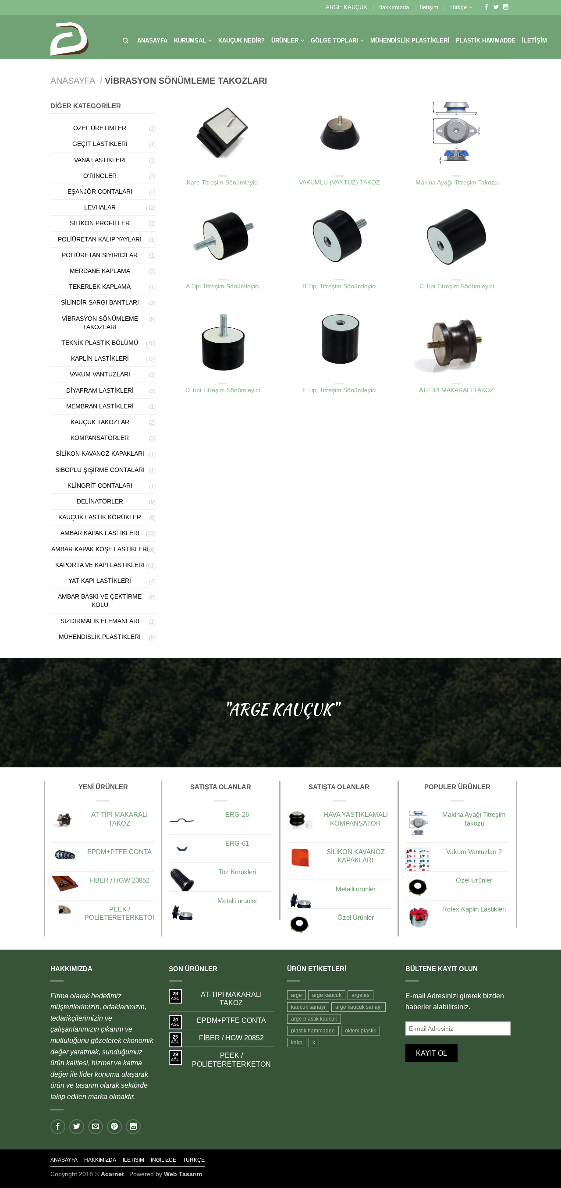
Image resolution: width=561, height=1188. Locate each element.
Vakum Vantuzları (100, 374)
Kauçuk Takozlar (100, 422)
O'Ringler (100, 175)
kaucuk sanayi (308, 1007)
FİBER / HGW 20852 (231, 1038)
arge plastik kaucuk (314, 1019)
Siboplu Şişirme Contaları (100, 469)
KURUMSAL (190, 40)
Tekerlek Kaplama (100, 286)
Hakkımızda (393, 7)
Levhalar (100, 207)
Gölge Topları (334, 40)
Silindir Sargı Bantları (100, 302)
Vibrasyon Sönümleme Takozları (223, 169)
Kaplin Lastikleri (100, 358)
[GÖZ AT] (223, 133)
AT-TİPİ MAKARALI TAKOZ (231, 999)
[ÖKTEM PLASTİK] (69, 37)
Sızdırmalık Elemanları (99, 620)
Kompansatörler (100, 437)
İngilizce (163, 1160)
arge (296, 995)
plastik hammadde (313, 1031)
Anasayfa (152, 40)
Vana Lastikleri (100, 159)
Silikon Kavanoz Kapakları (100, 453)
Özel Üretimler (99, 127)
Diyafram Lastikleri (100, 390)
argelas (360, 995)
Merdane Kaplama (100, 270)
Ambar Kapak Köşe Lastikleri (100, 549)
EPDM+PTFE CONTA (231, 1020)
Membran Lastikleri (100, 406)
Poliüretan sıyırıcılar (100, 255)
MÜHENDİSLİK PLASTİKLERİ (409, 40)
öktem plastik (360, 1031)
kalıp (296, 1042)
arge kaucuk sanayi (358, 1007)
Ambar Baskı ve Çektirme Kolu (100, 600)
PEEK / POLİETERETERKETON (231, 1059)
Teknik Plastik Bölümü (99, 342)
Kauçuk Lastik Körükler (99, 517)
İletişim (429, 7)
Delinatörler (100, 501)
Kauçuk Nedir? (241, 40)
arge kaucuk (326, 995)
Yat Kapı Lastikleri (99, 580)
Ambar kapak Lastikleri (99, 532)
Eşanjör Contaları (99, 191)
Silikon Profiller (100, 223)
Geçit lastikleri (100, 143)
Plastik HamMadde (485, 40)
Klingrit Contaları (99, 485)
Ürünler (284, 40)
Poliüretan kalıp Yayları (100, 239)
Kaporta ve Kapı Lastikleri (100, 564)
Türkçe (458, 7)
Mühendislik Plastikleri (100, 636)
